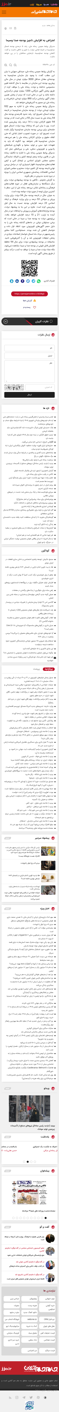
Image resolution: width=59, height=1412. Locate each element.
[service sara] (46, 4)
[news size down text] (15, 65)
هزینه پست (32, 1305)
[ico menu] (5, 12)
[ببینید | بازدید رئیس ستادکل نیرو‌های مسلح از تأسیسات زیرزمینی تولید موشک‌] (29, 1108)
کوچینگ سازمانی (13, 1333)
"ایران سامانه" (41, 1390)
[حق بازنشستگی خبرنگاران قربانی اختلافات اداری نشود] (50, 1252)
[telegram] (33, 281)
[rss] (12, 1398)
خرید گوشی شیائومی (50, 1307)
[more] (7, 838)
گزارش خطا (27, 300)
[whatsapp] (39, 281)
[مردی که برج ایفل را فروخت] (47, 865)
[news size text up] (5, 65)
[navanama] (54, 4)
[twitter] (28, 281)
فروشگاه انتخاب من (12, 1319)
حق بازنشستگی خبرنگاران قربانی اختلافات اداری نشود (25, 1255)
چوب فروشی (50, 1298)
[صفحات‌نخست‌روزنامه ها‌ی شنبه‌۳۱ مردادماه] (29, 1192)
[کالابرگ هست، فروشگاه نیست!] (47, 852)
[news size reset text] (10, 65)
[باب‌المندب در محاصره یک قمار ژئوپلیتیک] (45, 1149)
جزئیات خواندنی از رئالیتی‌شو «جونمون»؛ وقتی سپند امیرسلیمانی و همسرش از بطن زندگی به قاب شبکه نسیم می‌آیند (22, 895)
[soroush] (11, 281)
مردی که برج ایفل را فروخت (30, 863)
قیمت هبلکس (49, 1340)
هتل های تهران (49, 1326)
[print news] (5, 29)
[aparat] (40, 1398)
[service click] (32, 4)
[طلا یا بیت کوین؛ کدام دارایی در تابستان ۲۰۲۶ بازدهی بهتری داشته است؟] (47, 877)
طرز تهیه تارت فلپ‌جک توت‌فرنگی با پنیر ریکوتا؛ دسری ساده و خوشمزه (30, 658)
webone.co (32, 1319)
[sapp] (47, 1398)
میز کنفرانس (32, 1350)
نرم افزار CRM (49, 1319)
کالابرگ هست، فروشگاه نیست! (29, 856)
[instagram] (18, 1398)
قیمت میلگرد (50, 1350)
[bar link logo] (6, 4)
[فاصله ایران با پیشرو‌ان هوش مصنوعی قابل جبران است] (50, 1277)
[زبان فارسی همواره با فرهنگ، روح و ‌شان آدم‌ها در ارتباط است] (50, 1238)
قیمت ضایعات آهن (48, 1333)
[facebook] (22, 281)
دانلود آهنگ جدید (30, 1312)
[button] (35, 1162)
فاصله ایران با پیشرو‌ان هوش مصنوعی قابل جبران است (25, 1279)
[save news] (15, 28)
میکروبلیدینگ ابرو (12, 1326)
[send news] (10, 28)
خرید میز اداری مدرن (13, 1341)
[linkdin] (17, 281)
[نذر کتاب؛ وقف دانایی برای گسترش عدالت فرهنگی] (50, 1264)
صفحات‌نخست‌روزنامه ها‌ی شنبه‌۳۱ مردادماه (38, 1210)
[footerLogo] (39, 1369)
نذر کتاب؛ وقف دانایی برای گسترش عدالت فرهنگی (26, 1266)
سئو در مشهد (14, 1312)
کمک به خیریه (31, 1326)
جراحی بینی (14, 1298)
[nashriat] (44, 12)
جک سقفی (32, 1340)
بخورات (16, 1305)
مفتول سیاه (33, 1333)
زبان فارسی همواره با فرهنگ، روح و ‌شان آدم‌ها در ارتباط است (24, 1238)
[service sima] (39, 4)
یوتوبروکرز (33, 1298)
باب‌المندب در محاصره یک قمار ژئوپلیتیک (24, 1146)
